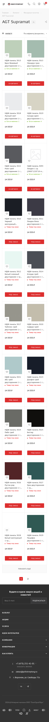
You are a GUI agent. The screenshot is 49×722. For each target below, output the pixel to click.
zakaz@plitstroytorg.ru (26, 671)
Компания (7, 640)
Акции (5, 620)
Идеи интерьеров (10, 633)
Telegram (28, 686)
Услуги (5, 626)
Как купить (7, 654)
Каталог (6, 613)
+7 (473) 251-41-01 (25, 664)
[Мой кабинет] (39, 4)
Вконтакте (21, 686)
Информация (8, 647)
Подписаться (39, 601)
